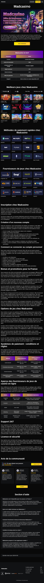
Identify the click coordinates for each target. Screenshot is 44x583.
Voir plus (22, 486)
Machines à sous (37, 91)
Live (16, 91)
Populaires (5, 91)
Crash (26, 91)
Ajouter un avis (36, 464)
